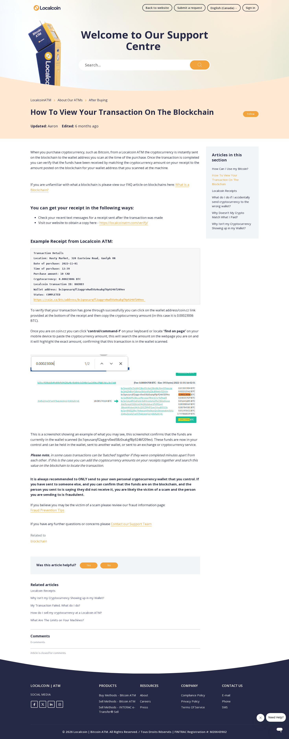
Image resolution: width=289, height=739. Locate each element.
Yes (89, 565)
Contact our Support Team (131, 524)
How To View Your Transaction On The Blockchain (225, 179)
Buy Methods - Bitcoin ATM (117, 695)
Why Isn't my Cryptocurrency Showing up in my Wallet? (67, 598)
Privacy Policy (190, 701)
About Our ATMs (70, 100)
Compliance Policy (193, 695)
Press (144, 707)
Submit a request (189, 8)
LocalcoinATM (40, 100)
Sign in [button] (250, 8)
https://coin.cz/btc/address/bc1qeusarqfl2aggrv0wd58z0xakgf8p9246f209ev (89, 299)
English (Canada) (223, 8)
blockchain (38, 541)
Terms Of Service (193, 707)
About (144, 695)
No (109, 565)
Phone (226, 701)
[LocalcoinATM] (47, 8)
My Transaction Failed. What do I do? (55, 605)
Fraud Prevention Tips (47, 510)
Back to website (157, 8)
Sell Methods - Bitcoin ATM (117, 701)
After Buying (98, 100)
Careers (145, 701)
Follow (250, 114)
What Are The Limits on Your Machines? (57, 620)
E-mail (226, 695)
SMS (225, 707)
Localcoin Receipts (42, 591)
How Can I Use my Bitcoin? (230, 169)
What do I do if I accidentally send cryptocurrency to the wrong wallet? (231, 201)
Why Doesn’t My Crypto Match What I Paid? (228, 215)
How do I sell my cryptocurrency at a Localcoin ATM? (66, 613)
